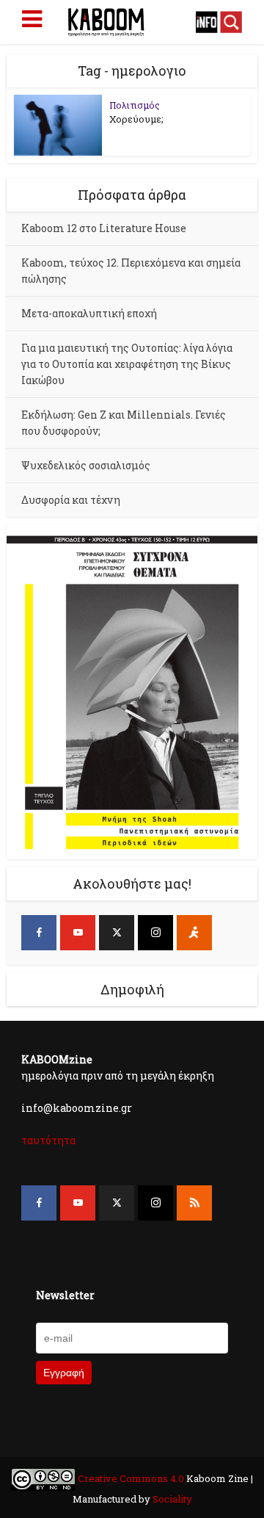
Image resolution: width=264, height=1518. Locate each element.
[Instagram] (155, 932)
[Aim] (194, 932)
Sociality (171, 1499)
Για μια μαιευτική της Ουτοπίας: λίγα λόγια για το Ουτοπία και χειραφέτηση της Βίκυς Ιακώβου (126, 364)
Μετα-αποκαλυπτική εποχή (89, 313)
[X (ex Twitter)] (116, 932)
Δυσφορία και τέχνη (70, 500)
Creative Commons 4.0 (131, 1478)
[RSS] (194, 1203)
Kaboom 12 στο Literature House (103, 228)
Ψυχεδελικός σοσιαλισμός (85, 465)
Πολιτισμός (134, 105)
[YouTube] (77, 932)
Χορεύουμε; (136, 119)
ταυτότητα (48, 1140)
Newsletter (65, 1295)
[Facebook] (38, 932)
